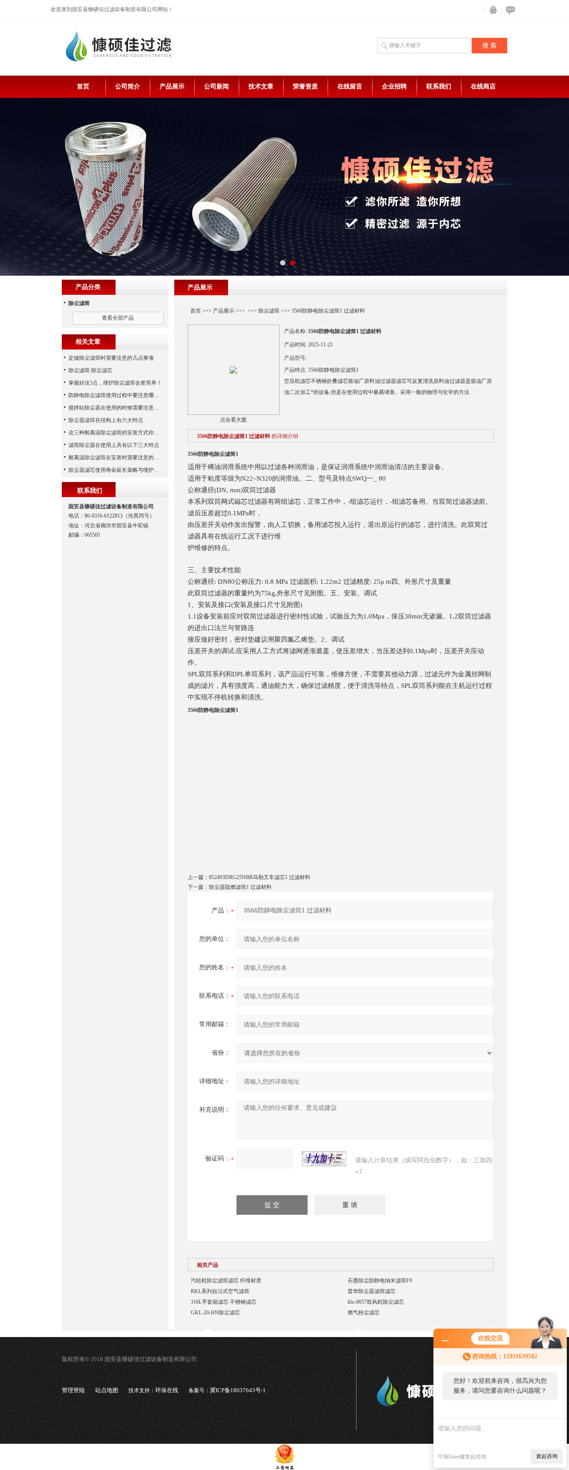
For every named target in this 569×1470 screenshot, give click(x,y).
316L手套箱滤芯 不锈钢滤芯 (223, 1302)
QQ (491, 10)
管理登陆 (73, 1390)
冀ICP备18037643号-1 (238, 1390)
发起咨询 (546, 1456)
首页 (83, 86)
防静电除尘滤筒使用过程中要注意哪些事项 (119, 395)
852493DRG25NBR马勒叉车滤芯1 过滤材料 (259, 877)
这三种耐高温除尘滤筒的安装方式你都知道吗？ (124, 433)
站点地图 (106, 1390)
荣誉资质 (305, 86)
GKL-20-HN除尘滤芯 (215, 1312)
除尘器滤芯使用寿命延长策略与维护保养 (116, 470)
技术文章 (260, 86)
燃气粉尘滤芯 (364, 1312)
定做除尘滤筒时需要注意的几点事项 (111, 358)
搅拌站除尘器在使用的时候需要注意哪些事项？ (124, 408)
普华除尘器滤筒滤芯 (372, 1291)
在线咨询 (509, 10)
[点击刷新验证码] (324, 1158)
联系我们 (438, 86)
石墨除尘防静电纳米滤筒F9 (380, 1280)
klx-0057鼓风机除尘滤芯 (376, 1302)
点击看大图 (233, 420)
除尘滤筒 (269, 311)
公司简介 (127, 86)
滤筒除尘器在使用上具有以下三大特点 (113, 445)
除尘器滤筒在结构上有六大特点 (105, 420)
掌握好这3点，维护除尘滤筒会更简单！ (115, 383)
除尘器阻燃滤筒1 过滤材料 (240, 887)
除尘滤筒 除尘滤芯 (90, 370)
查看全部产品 (118, 318)
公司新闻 (216, 86)
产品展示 (172, 86)
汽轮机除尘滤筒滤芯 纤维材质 (226, 1280)
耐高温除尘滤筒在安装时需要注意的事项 (116, 457)
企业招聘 (394, 86)
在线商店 (483, 86)
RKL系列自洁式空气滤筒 (220, 1291)
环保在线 (166, 1390)
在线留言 (349, 86)
